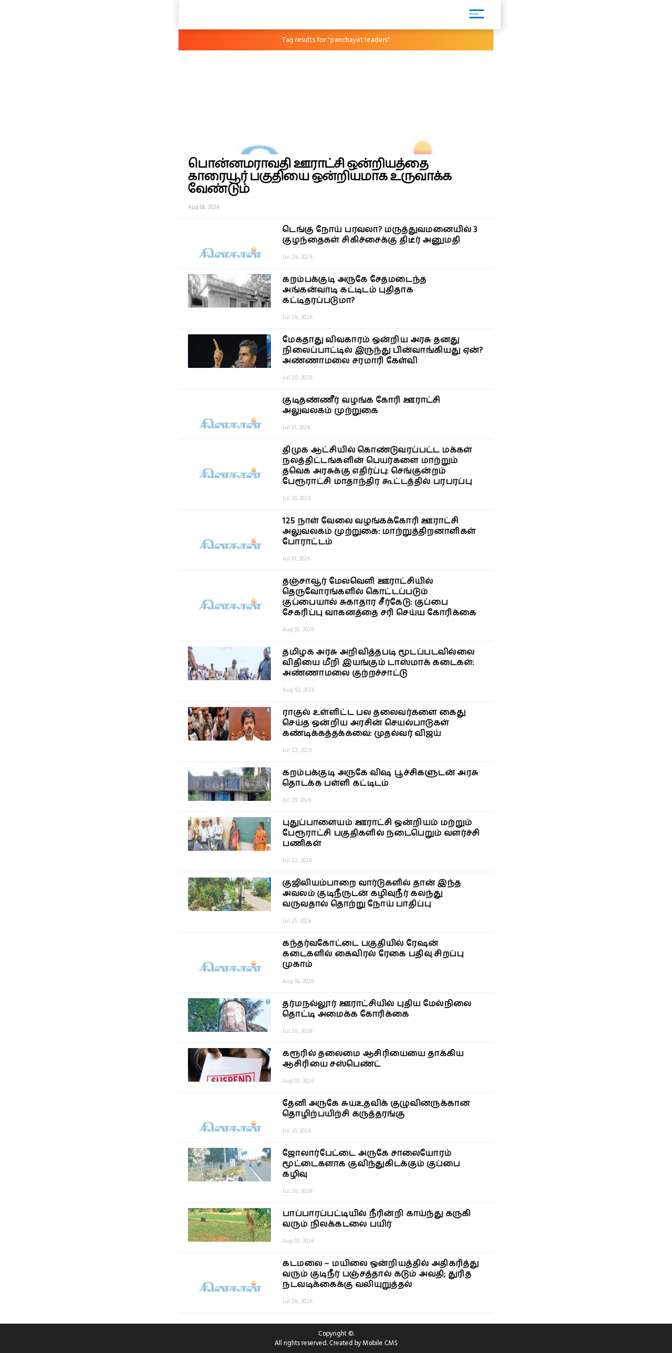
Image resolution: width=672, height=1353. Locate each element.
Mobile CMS (380, 1343)
